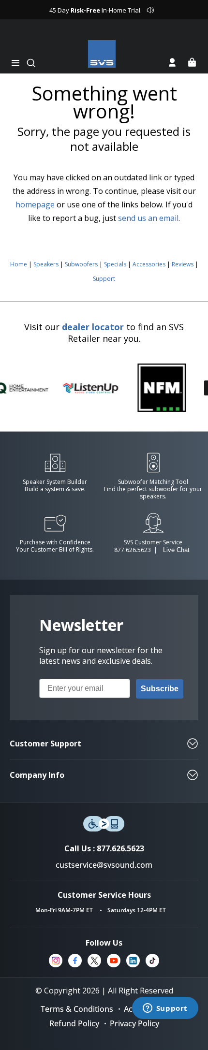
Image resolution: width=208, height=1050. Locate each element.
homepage (35, 204)
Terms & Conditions (77, 1009)
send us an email (148, 218)
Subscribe (159, 689)
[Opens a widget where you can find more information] (165, 1009)
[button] (15, 63)
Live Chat (176, 550)
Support (104, 279)
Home (18, 264)
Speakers (46, 264)
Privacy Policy (134, 1023)
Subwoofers (81, 264)
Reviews (182, 264)
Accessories (149, 264)
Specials (115, 264)
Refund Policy (74, 1023)
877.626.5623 (132, 550)
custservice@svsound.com (104, 865)
